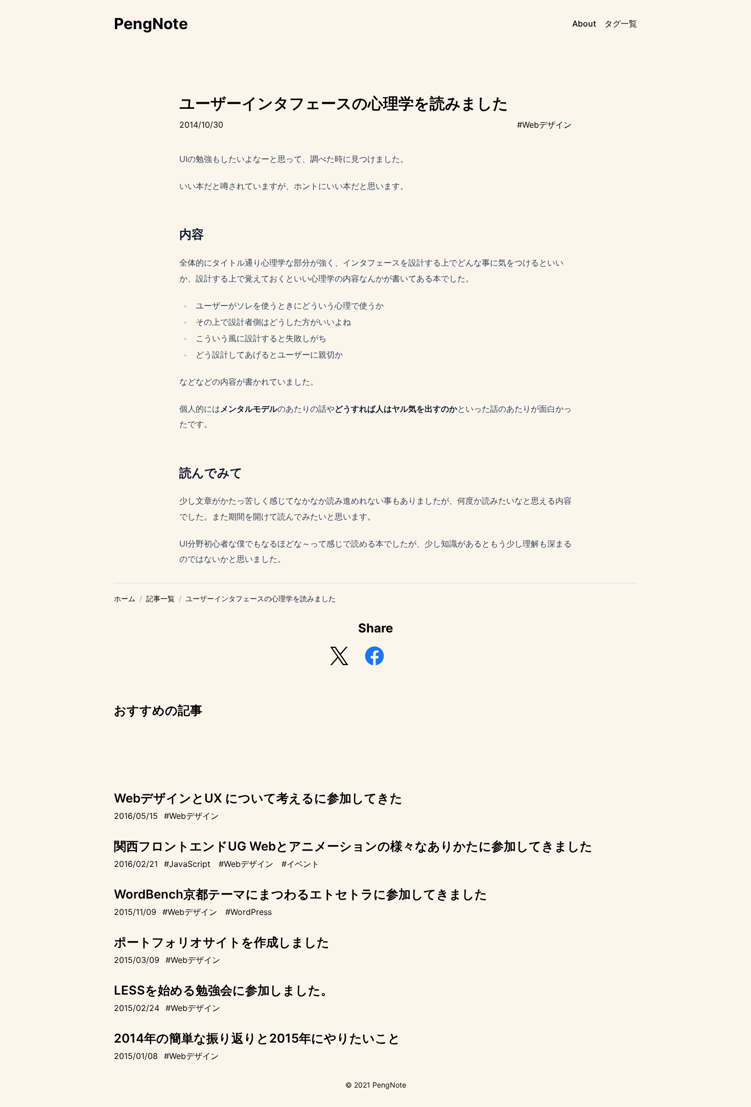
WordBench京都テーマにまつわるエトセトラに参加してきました (300, 894)
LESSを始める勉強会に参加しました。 (223, 990)
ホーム (124, 598)
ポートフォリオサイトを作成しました (222, 942)
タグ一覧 (620, 23)
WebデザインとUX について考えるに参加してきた (258, 798)
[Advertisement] (375, 748)
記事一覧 (160, 598)
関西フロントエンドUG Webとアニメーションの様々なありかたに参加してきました (353, 846)
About (584, 23)
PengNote (151, 23)
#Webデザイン (544, 125)
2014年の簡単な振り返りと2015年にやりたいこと (257, 1038)
